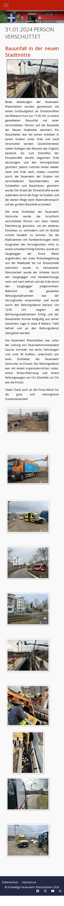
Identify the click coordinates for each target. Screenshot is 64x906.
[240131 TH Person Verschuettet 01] (29, 421)
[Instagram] (45, 891)
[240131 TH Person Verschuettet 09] (29, 794)
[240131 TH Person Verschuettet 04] (29, 563)
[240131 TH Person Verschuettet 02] (29, 470)
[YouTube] (52, 891)
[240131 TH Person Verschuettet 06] (29, 656)
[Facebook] (37, 891)
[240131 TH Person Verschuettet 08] (29, 753)
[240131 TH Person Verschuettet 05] (29, 609)
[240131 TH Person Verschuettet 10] (29, 841)
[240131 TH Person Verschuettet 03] (29, 517)
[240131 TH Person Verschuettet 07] (29, 706)
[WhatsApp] (60, 891)
